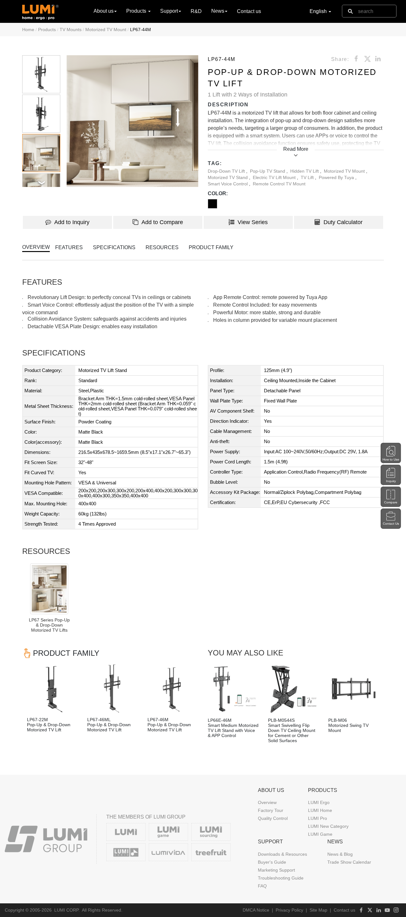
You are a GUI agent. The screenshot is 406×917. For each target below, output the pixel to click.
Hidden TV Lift (305, 171)
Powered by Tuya (337, 177)
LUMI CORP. (67, 910)
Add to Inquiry (71, 222)
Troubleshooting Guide (281, 877)
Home (28, 29)
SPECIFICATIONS (114, 247)
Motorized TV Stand (228, 177)
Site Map (318, 910)
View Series (253, 222)
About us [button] (104, 11)
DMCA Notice (256, 910)
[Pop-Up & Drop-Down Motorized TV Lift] (52, 688)
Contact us (249, 11)
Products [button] (136, 11)
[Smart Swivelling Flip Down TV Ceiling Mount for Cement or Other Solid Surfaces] (293, 689)
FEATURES (69, 247)
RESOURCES (162, 247)
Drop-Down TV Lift (227, 171)
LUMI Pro (317, 818)
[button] (132, 121)
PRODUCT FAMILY (211, 247)
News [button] (217, 11)
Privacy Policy (289, 910)
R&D (196, 11)
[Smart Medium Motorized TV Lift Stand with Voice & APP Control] (233, 689)
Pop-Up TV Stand (268, 171)
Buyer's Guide (272, 862)
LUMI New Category (328, 826)
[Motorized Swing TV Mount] (353, 689)
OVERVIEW (36, 247)
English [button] (319, 11)
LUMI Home (320, 810)
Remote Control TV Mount (279, 183)
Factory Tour (270, 810)
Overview (267, 802)
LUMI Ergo (319, 802)
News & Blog (340, 854)
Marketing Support (276, 870)
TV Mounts (71, 29)
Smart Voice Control (228, 183)
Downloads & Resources (282, 854)
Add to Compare (162, 222)
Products (47, 29)
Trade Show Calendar (349, 862)
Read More (295, 149)
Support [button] (169, 11)
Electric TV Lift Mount (275, 177)
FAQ (262, 885)
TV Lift (308, 177)
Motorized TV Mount (105, 29)
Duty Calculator (343, 222)
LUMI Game (320, 834)
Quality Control (273, 818)
